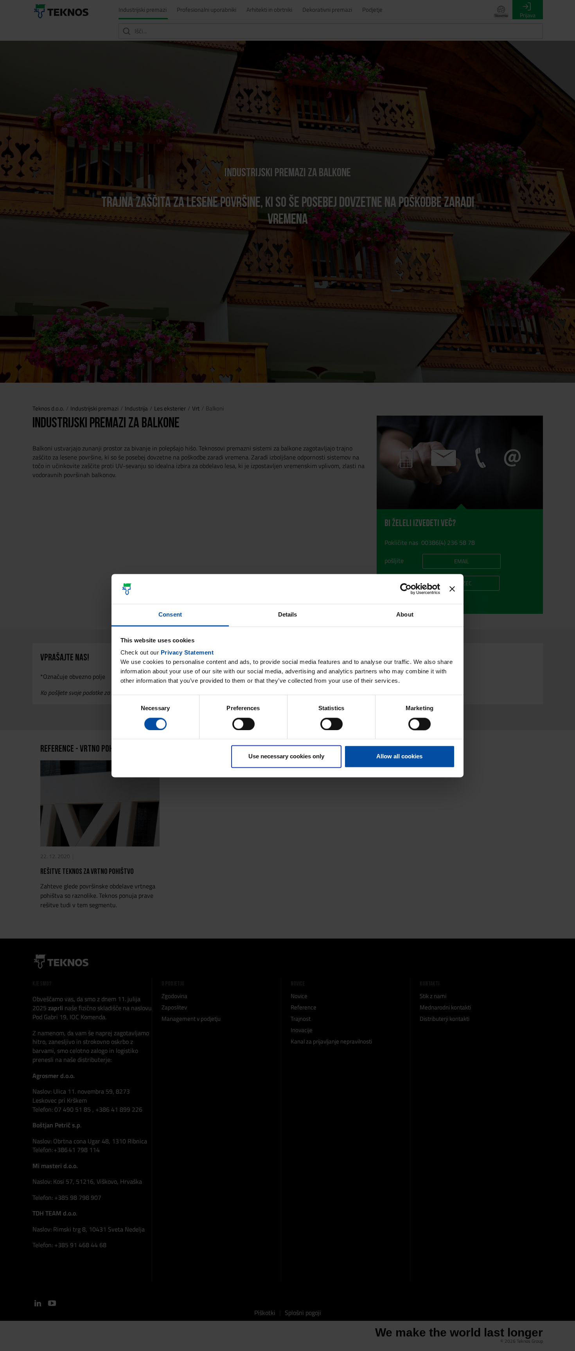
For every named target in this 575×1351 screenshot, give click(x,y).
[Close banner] (452, 588)
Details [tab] (287, 614)
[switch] (243, 724)
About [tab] (404, 614)
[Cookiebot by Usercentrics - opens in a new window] (406, 589)
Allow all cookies (399, 756)
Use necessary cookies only (286, 756)
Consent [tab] (170, 614)
